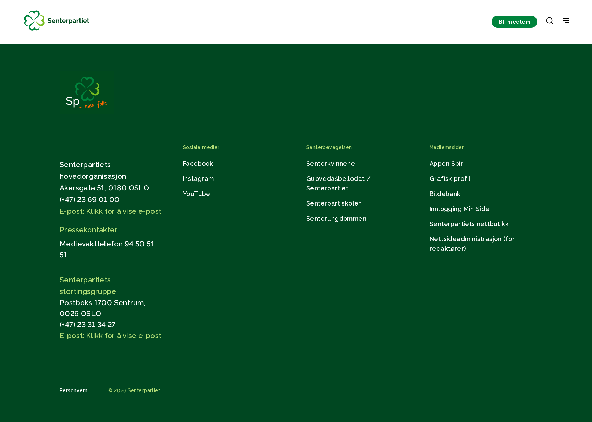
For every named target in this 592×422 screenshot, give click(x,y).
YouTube (196, 193)
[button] (549, 21)
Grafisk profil (450, 178)
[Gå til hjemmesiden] (87, 112)
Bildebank (445, 193)
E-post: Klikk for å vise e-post (110, 211)
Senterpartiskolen (334, 203)
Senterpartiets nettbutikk (469, 223)
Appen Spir (446, 163)
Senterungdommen (336, 218)
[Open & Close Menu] (566, 21)
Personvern (74, 390)
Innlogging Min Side (460, 208)
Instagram (198, 178)
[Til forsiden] (57, 31)
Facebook (198, 163)
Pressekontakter (89, 229)
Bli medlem (514, 21)
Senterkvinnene (330, 163)
